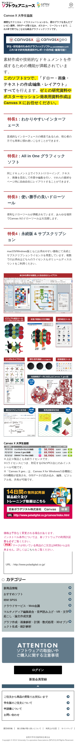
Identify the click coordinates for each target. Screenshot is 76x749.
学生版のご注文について (18, 702)
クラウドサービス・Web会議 (22, 605)
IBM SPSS (10, 599)
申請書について (13, 708)
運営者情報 (8, 728)
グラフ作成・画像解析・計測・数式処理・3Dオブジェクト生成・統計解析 (36, 624)
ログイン (71, 5)
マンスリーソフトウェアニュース (18, 4)
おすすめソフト (13, 594)
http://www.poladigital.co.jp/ (29, 564)
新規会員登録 (38, 679)
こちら (31, 549)
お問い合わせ (11, 714)
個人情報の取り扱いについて (29, 728)
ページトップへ (38, 686)
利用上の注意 (51, 728)
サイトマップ (66, 728)
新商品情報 (11, 588)
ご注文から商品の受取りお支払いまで (26, 696)
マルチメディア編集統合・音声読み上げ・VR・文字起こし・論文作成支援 (36, 614)
